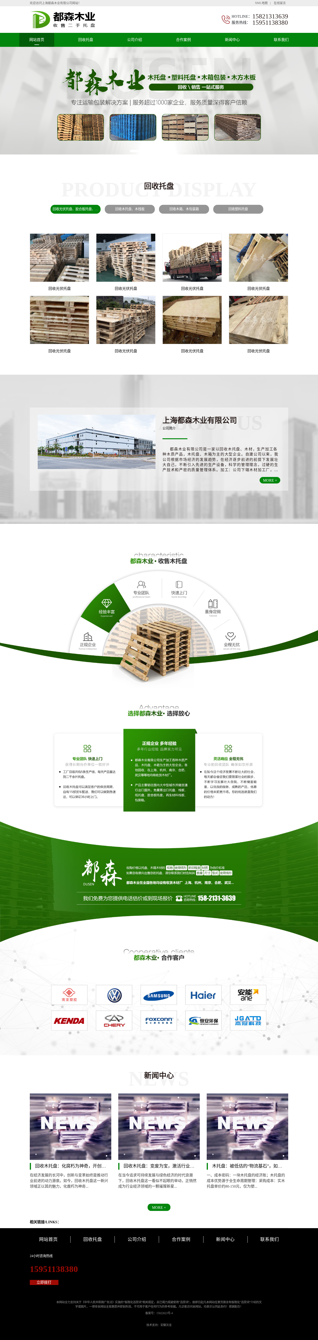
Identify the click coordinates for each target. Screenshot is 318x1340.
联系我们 (281, 40)
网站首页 (36, 40)
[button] (139, 151)
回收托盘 (85, 40)
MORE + (270, 480)
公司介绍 (134, 40)
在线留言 (280, 3)
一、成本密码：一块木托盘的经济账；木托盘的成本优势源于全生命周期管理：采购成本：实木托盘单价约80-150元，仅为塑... (246, 1180)
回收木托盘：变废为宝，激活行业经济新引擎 (168, 1165)
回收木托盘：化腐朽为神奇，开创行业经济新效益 (83, 1165)
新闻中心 (232, 40)
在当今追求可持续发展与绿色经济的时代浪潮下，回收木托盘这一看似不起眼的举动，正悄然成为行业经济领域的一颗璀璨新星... (157, 1180)
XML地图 (261, 3)
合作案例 (183, 40)
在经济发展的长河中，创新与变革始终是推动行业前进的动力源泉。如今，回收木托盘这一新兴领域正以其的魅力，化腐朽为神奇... (69, 1180)
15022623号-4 (164, 1313)
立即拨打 (44, 1282)
